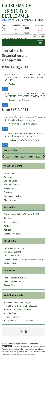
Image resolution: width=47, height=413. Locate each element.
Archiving (8, 177)
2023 (30, 156)
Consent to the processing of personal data (23, 259)
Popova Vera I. (14, 123)
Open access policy (12, 196)
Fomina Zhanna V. (16, 140)
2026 (8, 156)
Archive (7, 218)
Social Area (11, 313)
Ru (40, 36)
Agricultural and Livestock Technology (22, 320)
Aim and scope (10, 200)
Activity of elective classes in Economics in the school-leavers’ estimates (25, 118)
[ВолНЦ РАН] (21, 331)
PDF (5, 89)
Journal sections (11, 222)
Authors (7, 226)
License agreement (12, 252)
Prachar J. (12, 84)
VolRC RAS (6, 20)
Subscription (9, 188)
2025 (15, 156)
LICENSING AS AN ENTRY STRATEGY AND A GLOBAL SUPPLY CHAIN (25, 77)
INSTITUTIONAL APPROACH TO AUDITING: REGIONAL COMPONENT (25, 95)
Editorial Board (10, 180)
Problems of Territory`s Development (21, 306)
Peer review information (15, 277)
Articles (7, 230)
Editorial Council (11, 184)
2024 (23, 156)
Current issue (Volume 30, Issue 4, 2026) (21, 214)
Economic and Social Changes (18, 302)
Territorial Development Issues (19, 309)
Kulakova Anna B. (32, 140)
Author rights (10, 263)
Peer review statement (14, 281)
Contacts (8, 192)
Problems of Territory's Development (17, 11)
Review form (9, 285)
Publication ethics (12, 255)
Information (9, 173)
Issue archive (10, 150)
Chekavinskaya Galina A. (18, 100)
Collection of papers (13, 233)
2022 (38, 156)
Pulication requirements (14, 248)
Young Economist (13, 317)
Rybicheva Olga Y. (29, 123)
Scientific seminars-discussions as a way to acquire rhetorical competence (25, 134)
